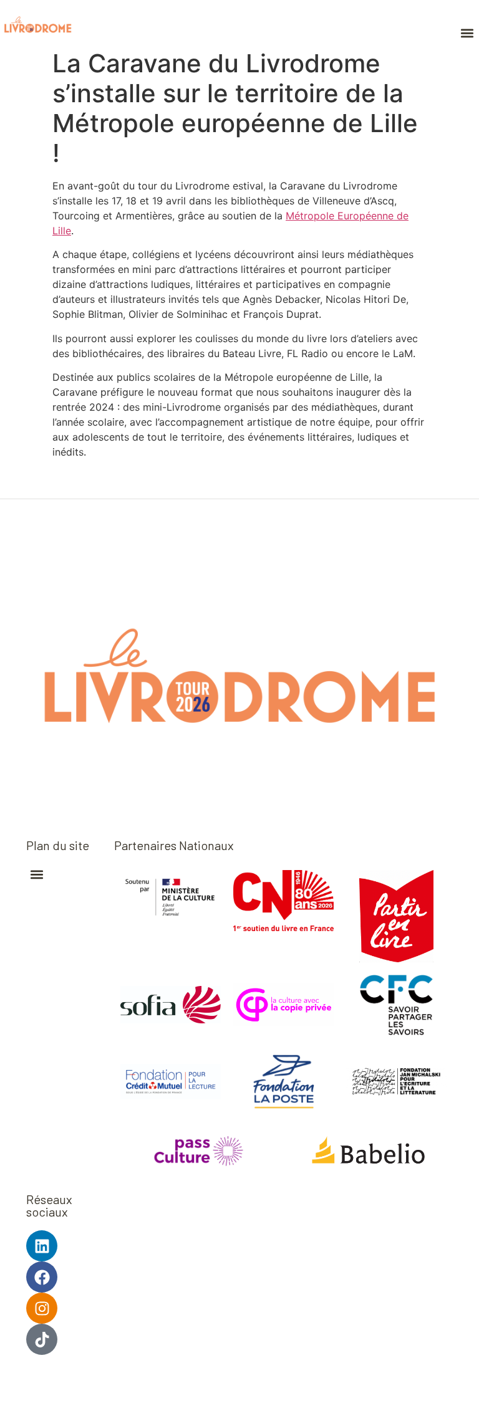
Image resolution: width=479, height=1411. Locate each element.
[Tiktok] (41, 1339)
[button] (467, 32)
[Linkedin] (41, 1245)
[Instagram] (41, 1308)
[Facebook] (41, 1277)
